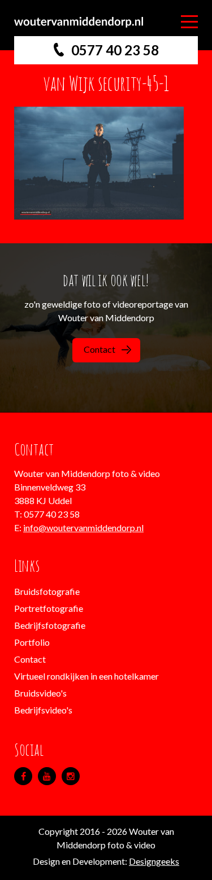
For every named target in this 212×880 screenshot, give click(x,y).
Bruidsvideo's (40, 693)
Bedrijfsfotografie (49, 625)
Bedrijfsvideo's (43, 709)
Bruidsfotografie (47, 591)
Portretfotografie (48, 608)
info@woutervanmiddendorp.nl (83, 527)
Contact (99, 349)
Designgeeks (154, 861)
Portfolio (32, 642)
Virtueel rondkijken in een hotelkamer (86, 676)
